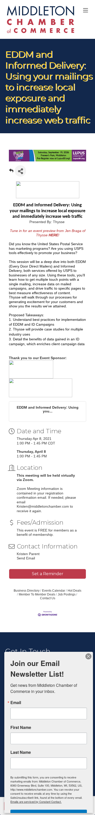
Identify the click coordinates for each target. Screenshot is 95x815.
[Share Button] (20, 171)
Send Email (26, 558)
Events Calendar (53, 590)
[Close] (88, 656)
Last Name (20, 752)
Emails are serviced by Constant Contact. (36, 802)
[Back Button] (11, 172)
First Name (20, 727)
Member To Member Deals (37, 594)
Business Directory (27, 590)
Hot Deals (74, 590)
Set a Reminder (47, 573)
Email (15, 703)
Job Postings (66, 594)
